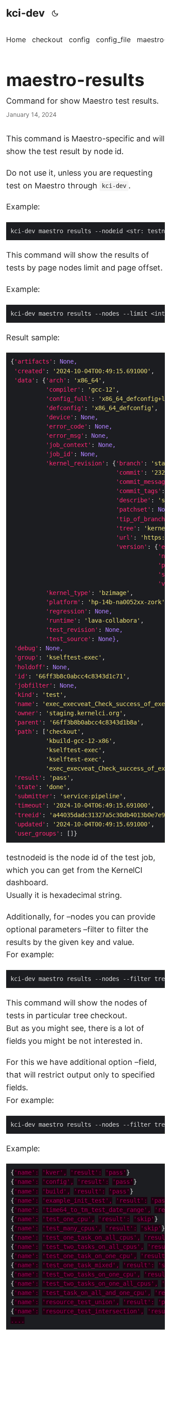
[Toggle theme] (55, 13)
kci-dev (25, 13)
